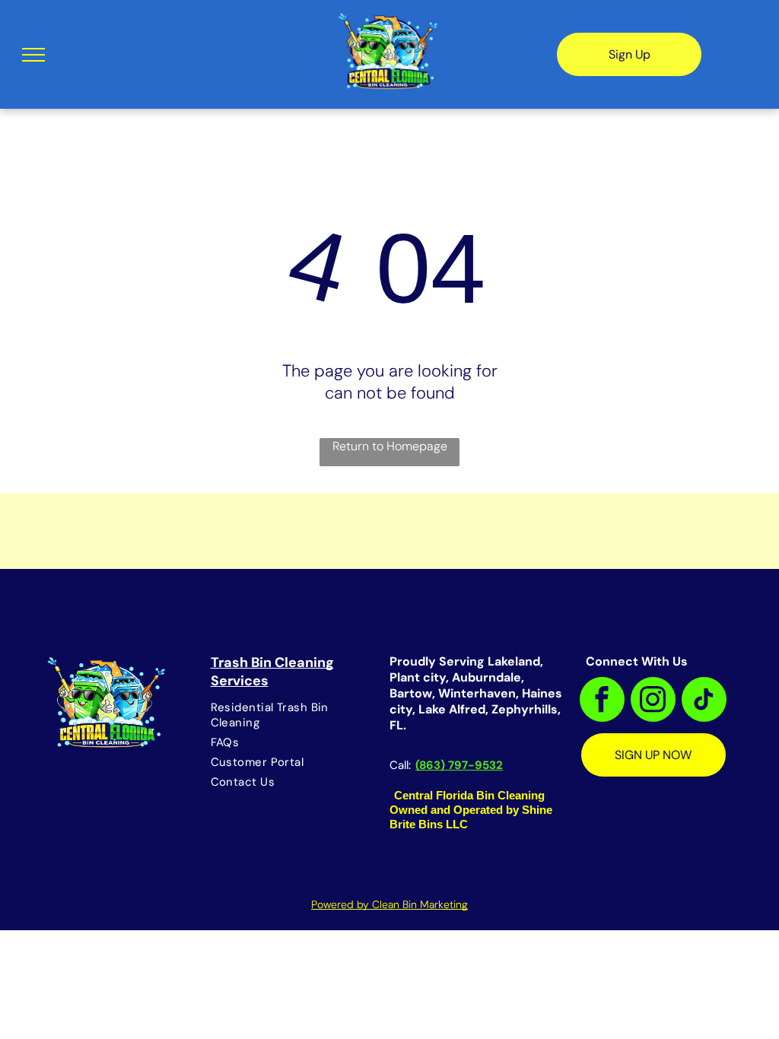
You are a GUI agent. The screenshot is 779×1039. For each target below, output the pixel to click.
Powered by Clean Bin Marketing (389, 904)
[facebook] (602, 701)
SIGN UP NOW (653, 755)
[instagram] (653, 701)
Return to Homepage (389, 446)
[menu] (33, 55)
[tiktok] (704, 701)
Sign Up (629, 54)
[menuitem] (292, 714)
